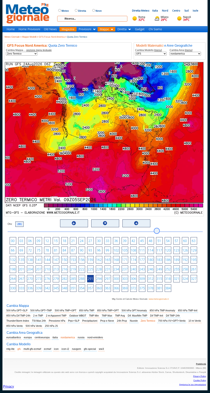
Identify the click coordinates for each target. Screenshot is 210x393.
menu (158, 50)
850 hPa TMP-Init (187, 310)
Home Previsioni (29, 29)
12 (47, 241)
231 (107, 269)
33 (107, 241)
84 (64, 250)
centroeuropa (42, 337)
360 (99, 288)
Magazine (68, 29)
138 (30, 260)
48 (150, 241)
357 (90, 288)
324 (185, 279)
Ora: (10, 224)
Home (11, 29)
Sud (186, 10)
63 (193, 241)
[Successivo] (136, 223)
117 (159, 250)
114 (150, 250)
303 (125, 279)
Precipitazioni (89, 320)
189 (176, 260)
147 (56, 260)
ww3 (101, 349)
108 (133, 250)
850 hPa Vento (14, 326)
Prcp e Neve (107, 320)
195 (193, 260)
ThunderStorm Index (17, 320)
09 (38, 241)
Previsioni (85, 29)
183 (159, 260)
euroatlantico (13, 337)
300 (116, 279)
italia (55, 337)
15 (56, 241)
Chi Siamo (155, 29)
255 (176, 269)
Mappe (104, 29)
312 (150, 279)
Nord (165, 10)
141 (38, 260)
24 (81, 241)
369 (125, 288)
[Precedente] (73, 223)
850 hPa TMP (86, 310)
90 (81, 250)
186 (168, 260)
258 (185, 269)
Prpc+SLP (73, 320)
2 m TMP (38, 315)
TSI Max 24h (39, 320)
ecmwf (47, 349)
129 (193, 250)
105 (125, 250)
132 (13, 260)
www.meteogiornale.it (159, 299)
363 (107, 288)
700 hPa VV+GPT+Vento (172, 320)
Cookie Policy (199, 380)
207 (38, 269)
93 (90, 250)
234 (116, 269)
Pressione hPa (57, 320)
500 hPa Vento (34, 326)
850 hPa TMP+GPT (108, 310)
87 (73, 250)
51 (159, 241)
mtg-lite (10, 349)
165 (107, 260)
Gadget (140, 29)
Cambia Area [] (181, 50)
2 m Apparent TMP (56, 315)
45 (142, 241)
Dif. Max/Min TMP (137, 315)
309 (142, 279)
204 (30, 269)
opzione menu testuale (39, 50)
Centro (176, 10)
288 (81, 279)
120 (168, 250)
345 (56, 288)
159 (90, 260)
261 (193, 269)
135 (21, 260)
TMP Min (94, 315)
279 (56, 279)
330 (13, 288)
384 (168, 288)
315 (159, 279)
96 (99, 250)
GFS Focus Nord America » (52, 37)
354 (81, 288)
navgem (76, 349)
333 (21, 288)
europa (28, 337)
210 (47, 269)
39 (125, 241)
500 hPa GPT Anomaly (134, 310)
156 (81, 260)
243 (142, 269)
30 (99, 241)
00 (13, 241)
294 (99, 279)
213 (56, 269)
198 (13, 269)
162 (99, 260)
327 (193, 279)
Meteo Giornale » (13, 37)
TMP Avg (120, 315)
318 (168, 279)
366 (116, 288)
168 (116, 260)
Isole (195, 10)
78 (47, 250)
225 (90, 269)
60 (185, 241)
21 (73, 241)
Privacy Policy (199, 376)
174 (133, 260)
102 (116, 250)
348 (64, 288)
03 (21, 241)
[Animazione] (105, 223)
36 (116, 241)
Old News (50, 29)
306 (133, 279)
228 (99, 269)
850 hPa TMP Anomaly (162, 310)
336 (30, 288)
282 (64, 279)
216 (64, 269)
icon (56, 349)
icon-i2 (65, 349)
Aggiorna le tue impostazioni (192, 384)
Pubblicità (201, 364)
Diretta (122, 29)
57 (176, 241)
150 (64, 260)
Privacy (8, 386)
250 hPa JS (51, 326)
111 (142, 250)
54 (168, 241)
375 (142, 288)
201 (21, 269)
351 (73, 288)
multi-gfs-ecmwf (32, 349)
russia (81, 337)
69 (21, 250)
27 (90, 241)
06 (30, 241)
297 (107, 279)
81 (56, 250)
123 (176, 250)
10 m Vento (194, 320)
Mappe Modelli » (30, 37)
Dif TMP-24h (173, 315)
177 (142, 260)
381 (159, 288)
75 (38, 250)
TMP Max (107, 315)
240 (133, 269)
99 (107, 250)
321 (176, 279)
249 (159, 269)
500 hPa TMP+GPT (65, 310)
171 (125, 260)
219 (73, 269)
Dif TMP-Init (156, 315)
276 (47, 279)
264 (13, 279)
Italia (155, 10)
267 (21, 279)
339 (38, 288)
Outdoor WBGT (77, 315)
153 (73, 260)
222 (81, 269)
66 (13, 250)
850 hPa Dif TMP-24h (18, 315)
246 (150, 269)
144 (47, 260)
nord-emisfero (95, 337)
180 (150, 260)
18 (64, 241)
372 (133, 288)
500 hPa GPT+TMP (41, 310)
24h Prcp (122, 320)
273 (38, 279)
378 (150, 288)
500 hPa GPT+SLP (16, 310)
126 (185, 250)
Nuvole (134, 320)
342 (47, 288)
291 (90, 279)
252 (168, 269)
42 (133, 241)
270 (30, 279)
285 (73, 279)
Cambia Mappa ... (29, 50)
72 (30, 250)
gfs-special (90, 349)
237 (125, 269)
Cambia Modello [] (148, 50)
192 (185, 260)
